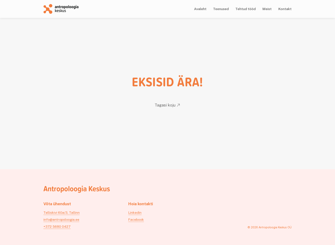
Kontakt (285, 9)
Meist (267, 9)
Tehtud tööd (245, 9)
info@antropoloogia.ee (61, 219)
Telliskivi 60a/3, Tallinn (61, 212)
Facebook (136, 219)
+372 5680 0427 (57, 226)
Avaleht (200, 9)
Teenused (221, 9)
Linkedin (135, 212)
